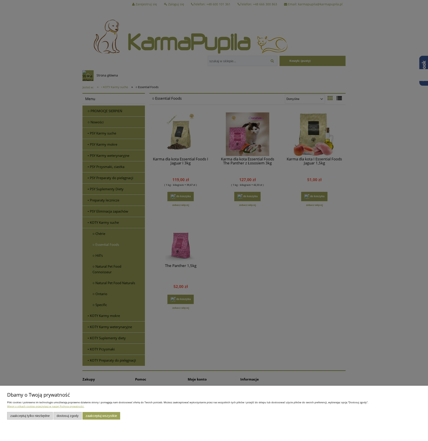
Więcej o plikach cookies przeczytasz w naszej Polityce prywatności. (45, 406)
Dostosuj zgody (68, 416)
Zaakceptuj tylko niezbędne (30, 416)
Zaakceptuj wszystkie (101, 416)
